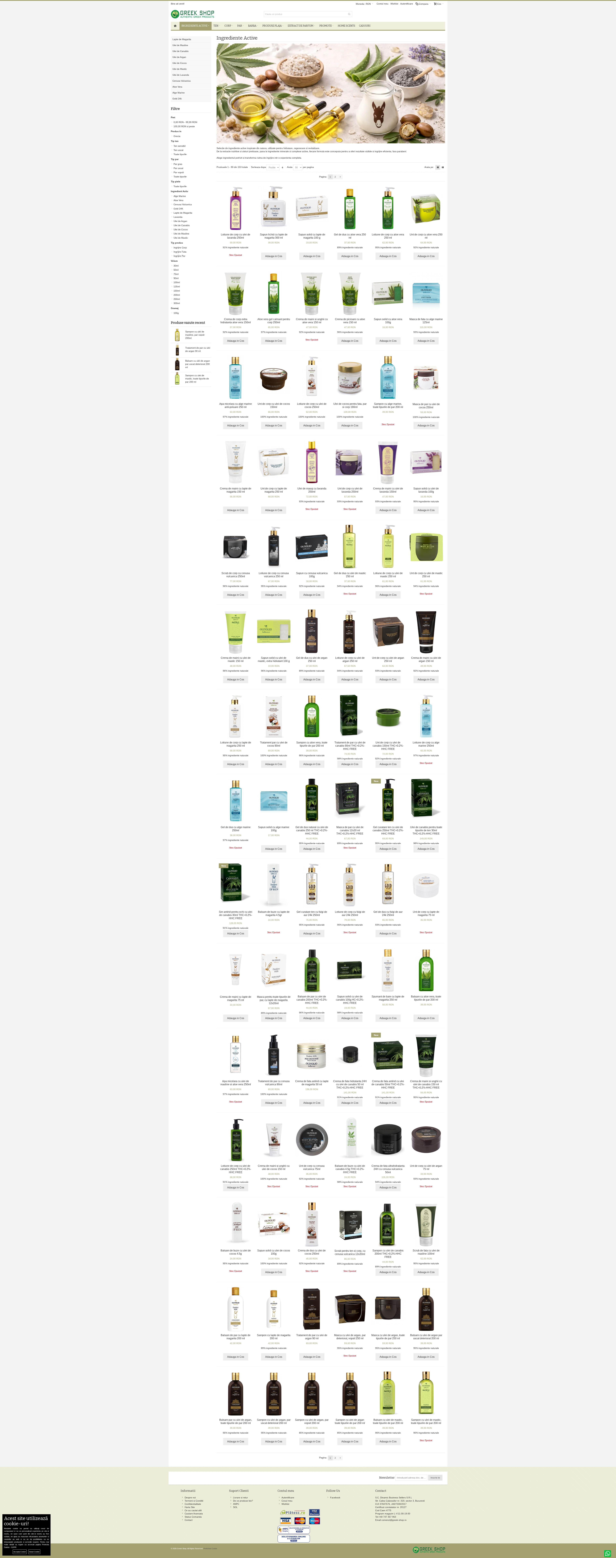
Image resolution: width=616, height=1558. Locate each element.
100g (176, 313)
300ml (177, 303)
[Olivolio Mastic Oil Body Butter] (426, 547)
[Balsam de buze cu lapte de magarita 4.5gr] (274, 885)
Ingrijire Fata (180, 251)
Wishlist (394, 3)
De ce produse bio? (243, 1500)
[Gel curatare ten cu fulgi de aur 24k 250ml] (312, 885)
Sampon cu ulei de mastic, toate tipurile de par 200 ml (197, 378)
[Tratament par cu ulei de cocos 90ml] (274, 716)
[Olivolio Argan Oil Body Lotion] (350, 631)
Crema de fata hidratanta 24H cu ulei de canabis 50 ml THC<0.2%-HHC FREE (350, 1084)
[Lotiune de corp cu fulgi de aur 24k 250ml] (350, 885)
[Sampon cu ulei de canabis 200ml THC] (388, 1224)
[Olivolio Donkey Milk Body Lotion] (235, 716)
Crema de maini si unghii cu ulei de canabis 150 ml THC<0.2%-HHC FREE (426, 1084)
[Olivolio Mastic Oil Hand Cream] (235, 631)
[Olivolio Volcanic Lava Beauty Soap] (312, 547)
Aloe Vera (178, 200)
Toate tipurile (180, 154)
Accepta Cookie (19, 1552)
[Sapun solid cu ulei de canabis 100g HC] (350, 970)
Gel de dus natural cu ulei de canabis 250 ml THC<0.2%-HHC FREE (311, 830)
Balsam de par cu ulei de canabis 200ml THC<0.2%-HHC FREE (311, 999)
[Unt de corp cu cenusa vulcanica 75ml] (312, 1139)
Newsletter (387, 1477)
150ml (177, 290)
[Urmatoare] (340, 176)
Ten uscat (178, 150)
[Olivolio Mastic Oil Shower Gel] (350, 547)
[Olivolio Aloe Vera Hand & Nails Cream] (312, 293)
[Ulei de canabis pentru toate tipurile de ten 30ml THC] (426, 801)
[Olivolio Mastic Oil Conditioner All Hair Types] (388, 1393)
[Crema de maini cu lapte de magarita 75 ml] (235, 970)
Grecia (177, 136)
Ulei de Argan (180, 221)
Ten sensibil (179, 146)
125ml (177, 286)
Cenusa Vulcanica (183, 204)
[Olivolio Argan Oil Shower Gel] (312, 631)
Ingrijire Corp (180, 247)
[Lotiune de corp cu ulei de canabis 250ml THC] (235, 1139)
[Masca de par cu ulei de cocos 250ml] (426, 377)
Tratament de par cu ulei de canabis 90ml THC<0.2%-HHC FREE (349, 745)
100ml (177, 282)
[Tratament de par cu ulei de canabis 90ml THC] (350, 716)
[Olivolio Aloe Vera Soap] (388, 293)
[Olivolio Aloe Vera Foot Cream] (350, 293)
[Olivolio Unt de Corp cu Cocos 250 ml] (274, 377)
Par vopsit (179, 172)
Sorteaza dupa (258, 167)
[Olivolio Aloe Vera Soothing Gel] (274, 293)
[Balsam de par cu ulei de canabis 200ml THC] (312, 970)
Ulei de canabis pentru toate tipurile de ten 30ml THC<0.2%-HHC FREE (426, 830)
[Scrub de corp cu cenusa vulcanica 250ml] (235, 547)
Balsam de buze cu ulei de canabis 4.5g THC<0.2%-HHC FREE (350, 1169)
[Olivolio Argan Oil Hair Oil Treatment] (312, 1309)
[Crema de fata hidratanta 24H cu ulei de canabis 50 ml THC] (350, 1055)
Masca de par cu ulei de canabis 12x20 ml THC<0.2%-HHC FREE (350, 830)
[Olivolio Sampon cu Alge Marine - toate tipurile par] (388, 377)
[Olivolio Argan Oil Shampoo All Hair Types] (350, 1393)
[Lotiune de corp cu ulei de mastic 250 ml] (388, 547)
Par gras (178, 164)
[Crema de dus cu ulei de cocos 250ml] (312, 1224)
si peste (184, 126)
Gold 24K (178, 208)
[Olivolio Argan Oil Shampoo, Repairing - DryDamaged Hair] (274, 1393)
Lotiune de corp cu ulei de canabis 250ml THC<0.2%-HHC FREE (235, 1169)
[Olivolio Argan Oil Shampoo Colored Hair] (312, 1393)
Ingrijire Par (179, 256)
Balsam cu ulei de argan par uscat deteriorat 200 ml (197, 364)
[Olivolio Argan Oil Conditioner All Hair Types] (235, 1393)
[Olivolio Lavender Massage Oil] (312, 462)
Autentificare (406, 3)
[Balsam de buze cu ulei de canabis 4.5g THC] (350, 1139)
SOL (235, 1507)
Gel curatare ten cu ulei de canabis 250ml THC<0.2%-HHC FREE (388, 830)
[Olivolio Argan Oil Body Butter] (388, 631)
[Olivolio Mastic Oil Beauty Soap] (274, 631)
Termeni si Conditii (194, 1500)
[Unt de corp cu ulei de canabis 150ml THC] (388, 716)
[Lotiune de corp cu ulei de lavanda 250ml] (235, 208)
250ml (177, 299)
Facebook (335, 1497)
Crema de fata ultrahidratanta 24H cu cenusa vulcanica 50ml (388, 1169)
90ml (176, 278)
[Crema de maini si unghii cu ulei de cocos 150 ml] (274, 1139)
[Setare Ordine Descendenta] (282, 167)
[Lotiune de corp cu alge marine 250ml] (426, 716)
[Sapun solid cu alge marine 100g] (274, 801)
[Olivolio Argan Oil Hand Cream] (426, 631)
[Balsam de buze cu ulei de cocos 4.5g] (235, 1224)
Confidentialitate (193, 1504)
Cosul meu (287, 1500)
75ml (176, 274)
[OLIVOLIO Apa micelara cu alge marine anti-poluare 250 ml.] (235, 377)
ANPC (236, 1504)
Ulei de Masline (181, 233)
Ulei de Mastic (181, 238)
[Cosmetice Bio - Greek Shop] (207, 14)
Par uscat (178, 168)
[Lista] (442, 167)
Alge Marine (180, 196)
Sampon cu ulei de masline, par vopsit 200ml (194, 334)
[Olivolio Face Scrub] (426, 1224)
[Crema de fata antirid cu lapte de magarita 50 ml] (312, 1055)
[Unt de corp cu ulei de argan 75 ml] (426, 1139)
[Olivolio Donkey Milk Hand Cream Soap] (274, 208)
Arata (289, 167)
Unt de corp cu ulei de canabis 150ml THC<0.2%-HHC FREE (388, 745)
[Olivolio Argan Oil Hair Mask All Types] (388, 1309)
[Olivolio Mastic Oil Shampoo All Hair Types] (426, 1393)
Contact (189, 1520)
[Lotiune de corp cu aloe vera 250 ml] (388, 208)
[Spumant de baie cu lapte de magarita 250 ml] (388, 970)
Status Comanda (193, 1517)
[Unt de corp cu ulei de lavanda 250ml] (350, 462)
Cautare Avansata (194, 1513)
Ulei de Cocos (181, 229)
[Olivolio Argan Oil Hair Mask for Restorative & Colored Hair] (350, 1309)
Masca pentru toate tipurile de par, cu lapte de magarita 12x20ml (274, 1000)
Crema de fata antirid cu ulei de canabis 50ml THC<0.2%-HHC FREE (388, 1084)
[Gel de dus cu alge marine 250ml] (235, 801)
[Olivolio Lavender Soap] (426, 462)
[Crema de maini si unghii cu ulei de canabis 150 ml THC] (426, 1055)
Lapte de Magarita (183, 213)
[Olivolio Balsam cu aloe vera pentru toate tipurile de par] (426, 970)
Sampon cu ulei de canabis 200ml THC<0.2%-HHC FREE (387, 1253)
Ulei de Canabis (182, 225)
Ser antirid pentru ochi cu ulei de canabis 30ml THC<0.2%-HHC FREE (235, 915)
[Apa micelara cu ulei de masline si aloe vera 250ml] (235, 1055)
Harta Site (190, 1507)
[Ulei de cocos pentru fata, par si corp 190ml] (350, 377)
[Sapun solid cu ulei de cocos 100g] (274, 1224)
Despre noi (190, 1497)
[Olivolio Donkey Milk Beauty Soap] (312, 208)
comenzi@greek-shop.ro (393, 1520)
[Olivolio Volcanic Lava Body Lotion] (274, 547)
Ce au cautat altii (193, 1510)
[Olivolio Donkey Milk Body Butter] (274, 462)
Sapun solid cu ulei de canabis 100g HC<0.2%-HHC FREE (350, 999)
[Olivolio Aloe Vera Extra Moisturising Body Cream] (235, 293)
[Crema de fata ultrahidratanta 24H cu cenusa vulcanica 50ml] (388, 1139)
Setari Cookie (34, 1552)
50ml (176, 270)
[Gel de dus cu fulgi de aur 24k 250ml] (388, 885)
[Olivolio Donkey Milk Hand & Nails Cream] (235, 462)
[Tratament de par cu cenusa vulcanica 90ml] (274, 1055)
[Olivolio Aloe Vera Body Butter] (426, 208)
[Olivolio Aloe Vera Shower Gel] (350, 208)
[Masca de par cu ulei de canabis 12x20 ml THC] (350, 801)
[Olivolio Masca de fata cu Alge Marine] (426, 293)
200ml (177, 295)
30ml (176, 265)
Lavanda (178, 217)
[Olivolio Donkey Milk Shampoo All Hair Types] (274, 1309)
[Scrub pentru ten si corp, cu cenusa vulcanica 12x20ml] (350, 1224)
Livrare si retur (240, 1497)
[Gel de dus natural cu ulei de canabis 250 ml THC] (312, 801)
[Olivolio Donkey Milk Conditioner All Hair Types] (235, 1309)
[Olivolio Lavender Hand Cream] (388, 462)
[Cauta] (349, 14)
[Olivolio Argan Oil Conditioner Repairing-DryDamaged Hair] (426, 1309)
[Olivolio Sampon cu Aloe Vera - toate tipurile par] (312, 716)
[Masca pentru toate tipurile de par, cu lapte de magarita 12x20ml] (274, 970)
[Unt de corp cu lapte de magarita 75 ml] (426, 885)
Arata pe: (429, 167)
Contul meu (382, 3)
